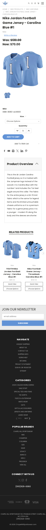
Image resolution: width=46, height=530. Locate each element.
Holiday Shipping (23, 344)
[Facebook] (4, 151)
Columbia (23, 441)
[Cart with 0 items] (38, 3)
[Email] (9, 151)
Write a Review (10, 35)
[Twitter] (17, 151)
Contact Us (23, 351)
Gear (23, 448)
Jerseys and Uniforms (23, 412)
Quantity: (23, 126)
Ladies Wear (23, 415)
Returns (23, 361)
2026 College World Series (23, 385)
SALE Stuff (23, 388)
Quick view (12, 284)
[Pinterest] (26, 151)
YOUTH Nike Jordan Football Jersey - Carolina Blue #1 (12, 273)
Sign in (18, 367)
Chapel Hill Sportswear (23, 431)
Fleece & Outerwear (23, 398)
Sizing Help (23, 357)
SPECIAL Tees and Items (23, 392)
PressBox (23, 461)
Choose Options (12, 289)
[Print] (13, 151)
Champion (23, 438)
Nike (23, 435)
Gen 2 (23, 458)
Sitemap (23, 371)
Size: (23, 116)
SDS (23, 445)
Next (43, 253)
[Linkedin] (22, 151)
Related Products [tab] (21, 232)
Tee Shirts (23, 395)
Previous (3, 253)
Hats (23, 405)
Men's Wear (23, 402)
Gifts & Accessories (23, 408)
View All (23, 465)
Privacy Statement (23, 364)
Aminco (23, 455)
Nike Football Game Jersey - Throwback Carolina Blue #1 (34, 273)
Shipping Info (23, 354)
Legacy (23, 451)
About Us (23, 347)
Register (27, 367)
